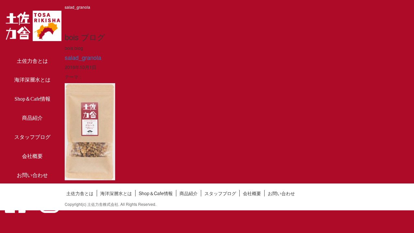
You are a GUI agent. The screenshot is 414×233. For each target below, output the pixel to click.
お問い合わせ (32, 175)
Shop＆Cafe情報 (32, 99)
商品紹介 (32, 118)
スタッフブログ (32, 137)
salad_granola (83, 57)
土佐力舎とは (32, 61)
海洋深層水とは (32, 80)
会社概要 (32, 156)
